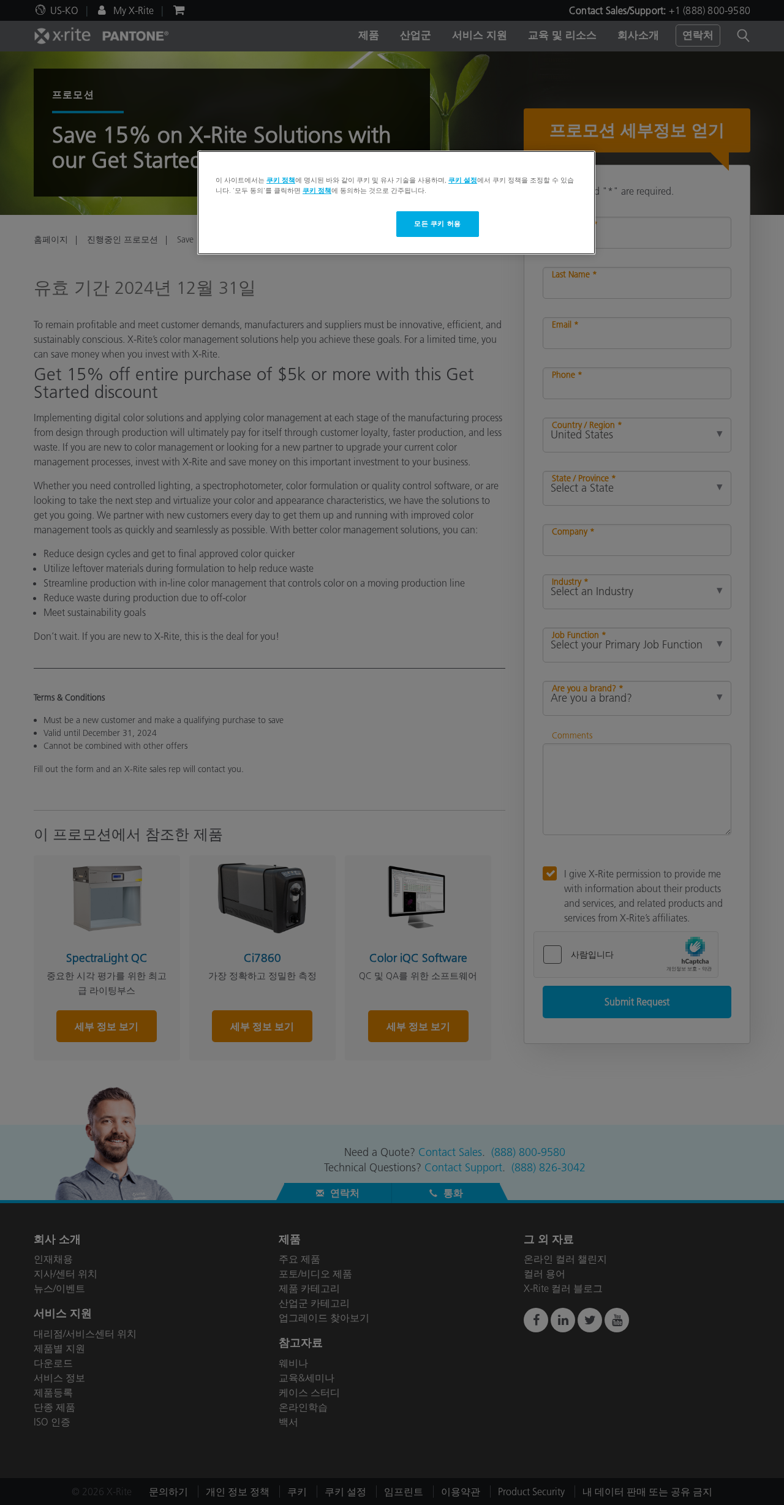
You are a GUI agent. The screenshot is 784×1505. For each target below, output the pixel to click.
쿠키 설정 (462, 180)
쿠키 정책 (280, 180)
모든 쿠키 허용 (437, 223)
